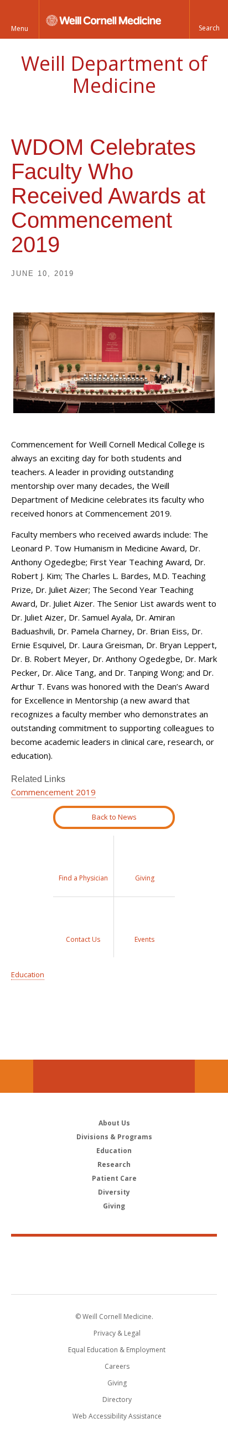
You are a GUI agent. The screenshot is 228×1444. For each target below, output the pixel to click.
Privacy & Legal (117, 1333)
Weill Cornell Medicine (114, 1253)
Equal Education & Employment (116, 1349)
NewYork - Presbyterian (114, 1276)
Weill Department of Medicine (114, 74)
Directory (117, 1399)
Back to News (114, 817)
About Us (114, 1123)
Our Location (16, 1076)
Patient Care (114, 1178)
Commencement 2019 (53, 791)
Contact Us (211, 1076)
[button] (208, 19)
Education (27, 974)
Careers (117, 1366)
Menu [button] (19, 28)
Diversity (114, 1192)
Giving (114, 1206)
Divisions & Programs (114, 1136)
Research (114, 1164)
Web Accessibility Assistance (117, 1416)
